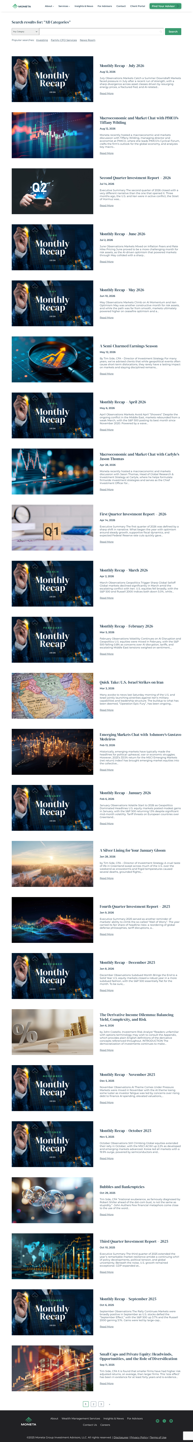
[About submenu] (53, 6)
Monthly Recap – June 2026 (122, 234)
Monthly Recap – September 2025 (128, 1299)
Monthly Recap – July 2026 (122, 65)
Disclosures (121, 1437)
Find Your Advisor (163, 6)
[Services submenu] (69, 6)
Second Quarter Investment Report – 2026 (135, 178)
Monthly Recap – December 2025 (127, 962)
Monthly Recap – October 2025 (125, 1130)
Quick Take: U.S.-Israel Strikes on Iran (131, 682)
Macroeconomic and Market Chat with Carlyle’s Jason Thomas (139, 456)
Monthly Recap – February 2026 (126, 626)
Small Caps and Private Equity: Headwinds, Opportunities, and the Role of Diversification (138, 1356)
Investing (42, 40)
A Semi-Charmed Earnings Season (129, 346)
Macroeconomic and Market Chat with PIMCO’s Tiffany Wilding (139, 120)
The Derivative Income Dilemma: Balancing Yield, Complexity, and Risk (137, 1017)
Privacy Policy (139, 1437)
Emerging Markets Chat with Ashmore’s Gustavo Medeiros (140, 736)
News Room (87, 40)
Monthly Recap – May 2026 (122, 290)
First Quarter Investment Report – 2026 (133, 514)
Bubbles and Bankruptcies (122, 1187)
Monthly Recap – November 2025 (127, 1074)
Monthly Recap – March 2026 (124, 570)
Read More (107, 93)
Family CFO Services (64, 40)
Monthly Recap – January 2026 (125, 793)
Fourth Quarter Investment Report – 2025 (135, 906)
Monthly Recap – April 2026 (123, 402)
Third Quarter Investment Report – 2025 (134, 1241)
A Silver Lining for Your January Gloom (133, 850)
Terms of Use (158, 1437)
